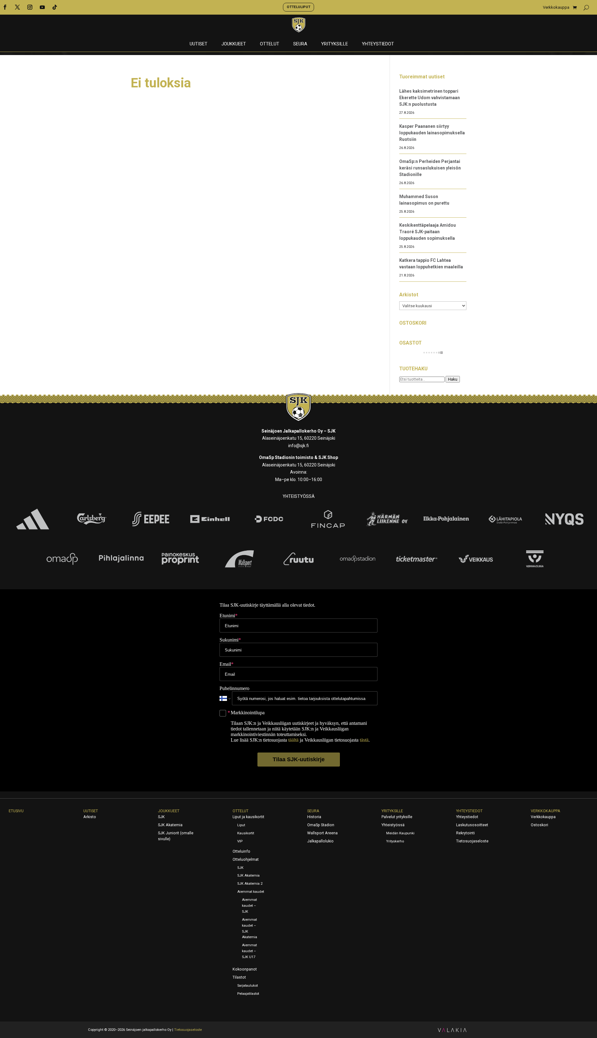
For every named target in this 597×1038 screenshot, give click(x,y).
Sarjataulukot (247, 986)
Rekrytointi (465, 833)
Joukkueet (233, 44)
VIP (240, 841)
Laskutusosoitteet (472, 825)
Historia (314, 817)
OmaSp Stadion (320, 825)
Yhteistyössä (393, 825)
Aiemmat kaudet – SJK (249, 906)
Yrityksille (334, 44)
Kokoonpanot (245, 969)
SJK (161, 817)
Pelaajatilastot (248, 994)
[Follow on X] (17, 7)
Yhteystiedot (378, 44)
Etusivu (16, 811)
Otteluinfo (241, 851)
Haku (452, 379)
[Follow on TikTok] (55, 7)
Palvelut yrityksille (397, 817)
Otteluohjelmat (246, 859)
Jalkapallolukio (320, 841)
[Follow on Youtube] (42, 7)
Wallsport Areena (322, 833)
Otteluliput (298, 7)
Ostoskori (539, 825)
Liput (241, 825)
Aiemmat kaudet (250, 892)
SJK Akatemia (170, 825)
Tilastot (239, 977)
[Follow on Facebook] (5, 7)
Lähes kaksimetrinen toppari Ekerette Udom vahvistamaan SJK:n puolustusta (429, 98)
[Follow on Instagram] (30, 7)
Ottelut (269, 44)
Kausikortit (245, 833)
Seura (300, 44)
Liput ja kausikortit (248, 817)
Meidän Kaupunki (400, 833)
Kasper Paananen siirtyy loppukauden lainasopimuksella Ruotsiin (432, 133)
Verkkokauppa (556, 7)
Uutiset (198, 44)
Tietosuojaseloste (472, 841)
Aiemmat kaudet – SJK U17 (249, 951)
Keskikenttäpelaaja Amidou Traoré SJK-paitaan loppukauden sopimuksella (427, 232)
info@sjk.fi (298, 445)
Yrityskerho (395, 841)
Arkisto (89, 817)
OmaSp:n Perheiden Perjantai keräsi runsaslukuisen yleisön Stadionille (430, 168)
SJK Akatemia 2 (249, 884)
